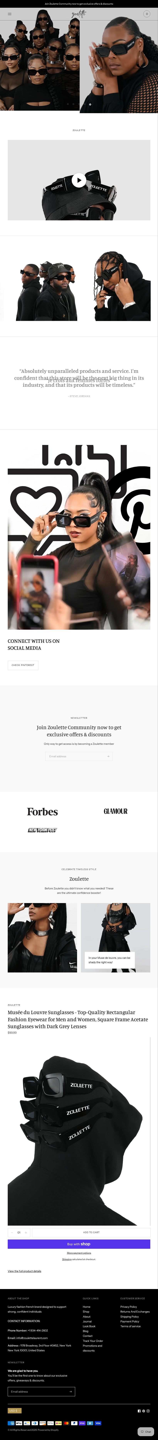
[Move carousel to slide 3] (79, 104)
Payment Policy (129, 1321)
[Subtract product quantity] (26, 1232)
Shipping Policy (129, 1316)
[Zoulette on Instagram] (148, 1411)
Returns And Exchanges (135, 1311)
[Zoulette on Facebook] (139, 1411)
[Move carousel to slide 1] (68, 104)
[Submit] (108, 756)
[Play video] (79, 180)
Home (86, 1307)
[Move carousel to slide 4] (85, 104)
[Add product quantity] (12, 1232)
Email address (56, 751)
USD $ (13, 1410)
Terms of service (130, 1326)
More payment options (79, 1252)
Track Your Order (93, 1341)
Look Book (89, 1326)
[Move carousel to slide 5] (90, 104)
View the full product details (24, 1271)
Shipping (66, 1259)
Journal (87, 1321)
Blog (85, 1331)
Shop (86, 1311)
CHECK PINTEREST (23, 665)
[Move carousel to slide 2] (73, 104)
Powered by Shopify (48, 1429)
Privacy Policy (128, 1307)
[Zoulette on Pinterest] (143, 1411)
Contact (87, 1336)
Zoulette (14, 1005)
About (86, 1316)
